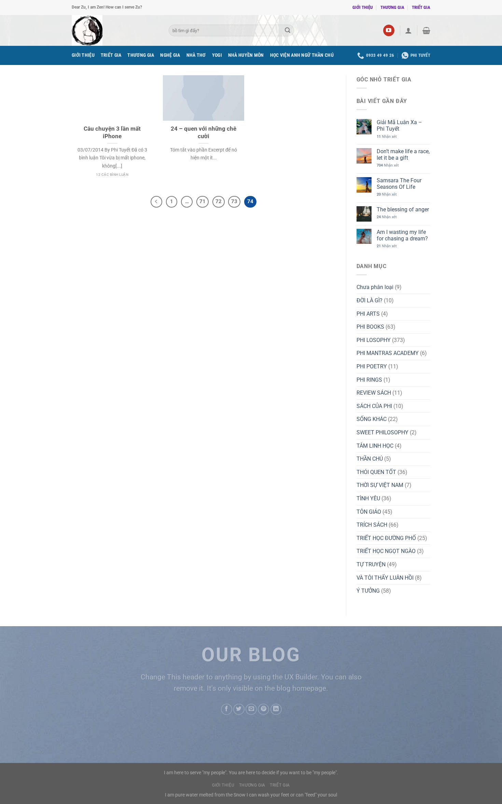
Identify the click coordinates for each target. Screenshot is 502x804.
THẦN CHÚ (370, 459)
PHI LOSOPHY (374, 340)
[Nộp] (287, 30)
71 (202, 201)
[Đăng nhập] (408, 30)
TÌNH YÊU (368, 498)
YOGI (217, 55)
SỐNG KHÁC (372, 419)
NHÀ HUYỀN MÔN (246, 55)
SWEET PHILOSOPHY (382, 432)
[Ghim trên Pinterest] (263, 709)
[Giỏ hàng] (426, 30)
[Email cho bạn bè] (251, 709)
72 (218, 201)
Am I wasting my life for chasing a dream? (402, 235)
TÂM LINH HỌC (375, 446)
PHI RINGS (369, 380)
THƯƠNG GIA (392, 7)
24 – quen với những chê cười (203, 133)
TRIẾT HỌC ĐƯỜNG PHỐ (386, 538)
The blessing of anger (403, 209)
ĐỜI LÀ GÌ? (369, 300)
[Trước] (156, 202)
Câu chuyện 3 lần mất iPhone (112, 133)
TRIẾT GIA (421, 7)
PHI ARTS (368, 314)
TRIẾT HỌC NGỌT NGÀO (386, 551)
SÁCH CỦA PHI (374, 406)
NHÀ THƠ (196, 55)
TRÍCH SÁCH (372, 525)
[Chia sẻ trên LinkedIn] (276, 709)
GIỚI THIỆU (362, 7)
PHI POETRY (372, 366)
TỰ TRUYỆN (371, 564)
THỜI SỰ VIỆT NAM (380, 485)
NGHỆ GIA (170, 55)
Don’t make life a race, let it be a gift (403, 154)
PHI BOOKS (370, 327)
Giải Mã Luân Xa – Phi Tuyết (399, 125)
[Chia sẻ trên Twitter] (239, 709)
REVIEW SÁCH (374, 393)
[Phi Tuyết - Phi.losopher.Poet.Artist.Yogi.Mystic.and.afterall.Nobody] (115, 30)
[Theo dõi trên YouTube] (388, 30)
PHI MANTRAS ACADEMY (388, 353)
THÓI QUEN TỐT (376, 472)
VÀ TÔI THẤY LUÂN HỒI (385, 578)
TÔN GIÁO (369, 512)
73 (234, 201)
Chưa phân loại (375, 287)
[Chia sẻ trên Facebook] (226, 709)
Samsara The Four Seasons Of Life (399, 183)
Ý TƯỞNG (368, 591)
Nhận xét (387, 136)
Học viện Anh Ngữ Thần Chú (302, 55)
